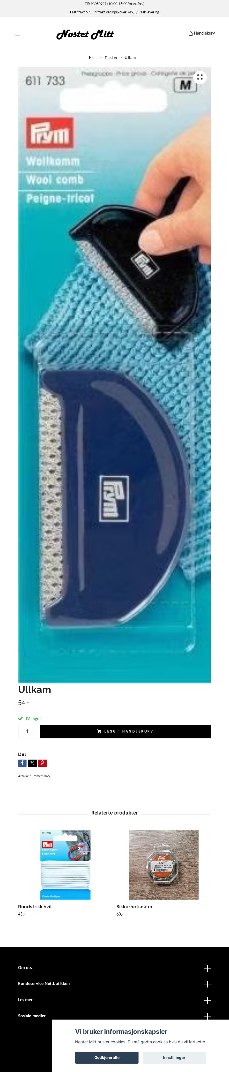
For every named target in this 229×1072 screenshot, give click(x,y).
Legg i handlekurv (129, 731)
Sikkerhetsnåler (134, 906)
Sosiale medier (32, 1016)
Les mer (25, 1000)
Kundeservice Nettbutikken (44, 984)
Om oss (25, 968)
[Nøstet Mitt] (105, 34)
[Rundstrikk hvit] (65, 865)
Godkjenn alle (107, 1057)
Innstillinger (174, 1057)
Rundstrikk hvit (35, 906)
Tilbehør (111, 58)
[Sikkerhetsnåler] (163, 865)
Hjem (93, 58)
